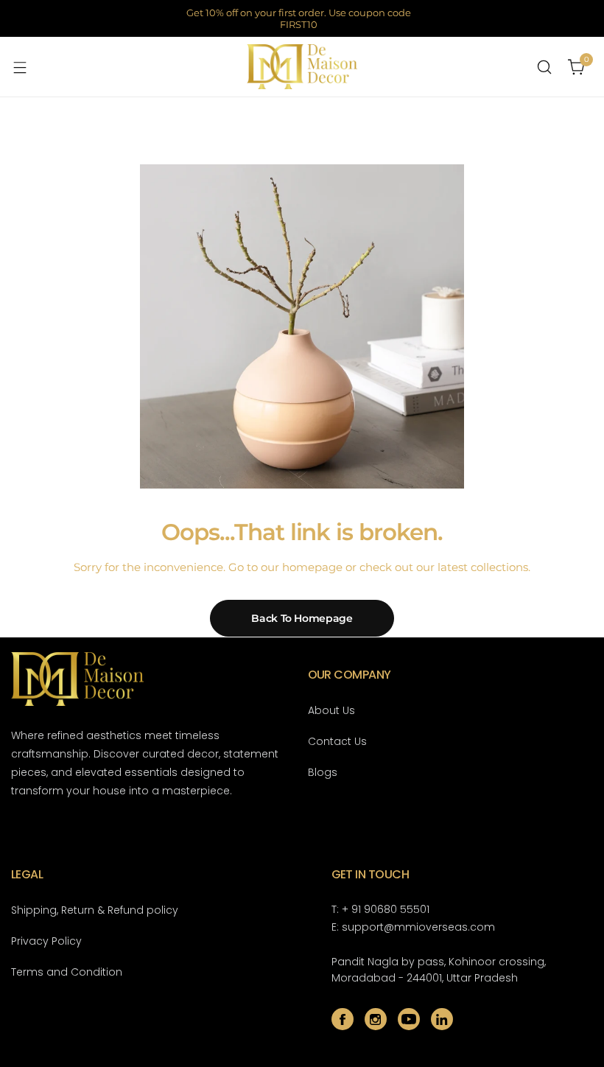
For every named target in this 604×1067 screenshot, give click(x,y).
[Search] (544, 67)
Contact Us (337, 741)
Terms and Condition (66, 972)
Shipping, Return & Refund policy (94, 910)
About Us (331, 710)
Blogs (322, 772)
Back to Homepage (302, 618)
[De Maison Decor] (302, 66)
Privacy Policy (46, 941)
